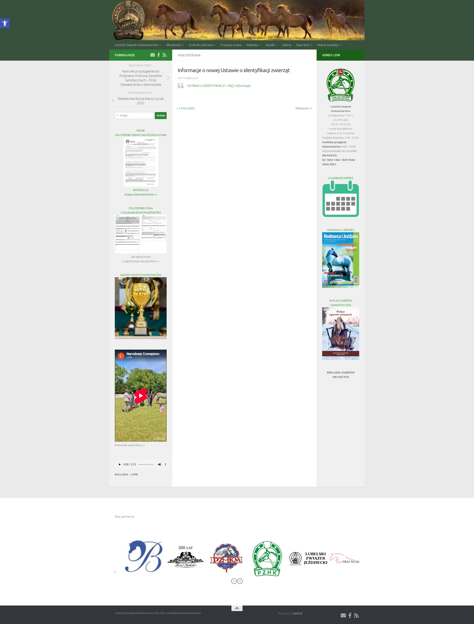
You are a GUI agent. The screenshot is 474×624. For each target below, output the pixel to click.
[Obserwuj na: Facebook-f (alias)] (158, 55)
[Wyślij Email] (152, 55)
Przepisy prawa (231, 45)
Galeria (286, 45)
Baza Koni (302, 45)
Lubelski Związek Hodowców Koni (136, 45)
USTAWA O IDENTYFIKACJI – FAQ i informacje (218, 85)
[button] (5, 23)
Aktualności (173, 45)
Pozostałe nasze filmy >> (130, 445)
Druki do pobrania (201, 45)
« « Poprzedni (183, 108)
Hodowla (252, 45)
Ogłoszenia (189, 55)
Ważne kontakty (327, 45)
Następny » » (306, 108)
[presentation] (234, 581)
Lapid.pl (297, 613)
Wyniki (270, 45)
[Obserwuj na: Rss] (164, 55)
